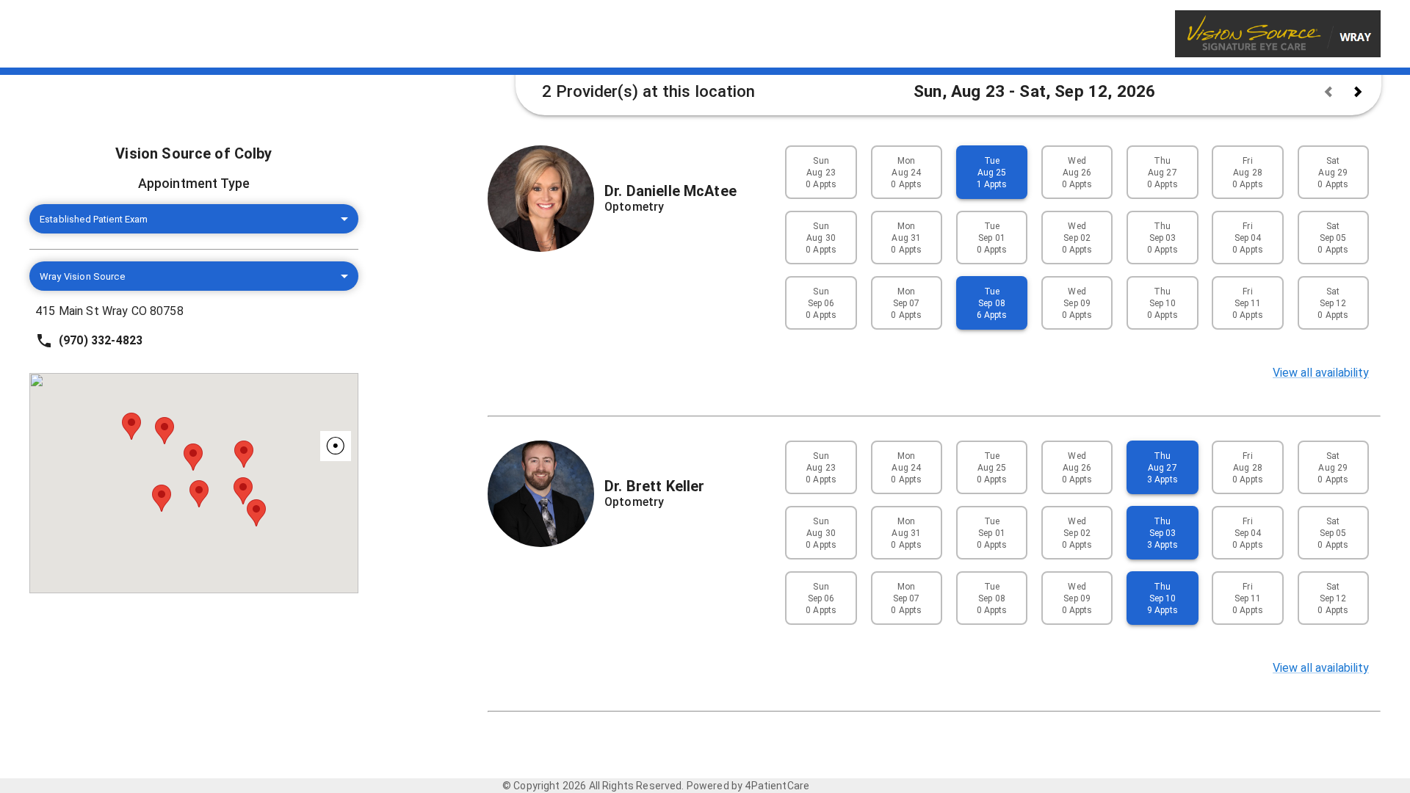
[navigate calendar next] (1358, 91)
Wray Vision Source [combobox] (82, 276)
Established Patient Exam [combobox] (94, 219)
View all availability (1321, 373)
